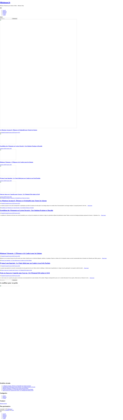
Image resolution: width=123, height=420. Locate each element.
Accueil (4, 10)
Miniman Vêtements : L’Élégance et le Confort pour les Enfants (16, 162)
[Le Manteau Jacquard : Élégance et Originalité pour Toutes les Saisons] (38, 127)
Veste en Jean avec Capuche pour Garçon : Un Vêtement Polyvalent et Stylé (20, 194)
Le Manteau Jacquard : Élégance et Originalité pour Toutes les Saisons (18, 130)
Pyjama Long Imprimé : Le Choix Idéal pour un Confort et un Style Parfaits (20, 178)
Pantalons (4, 12)
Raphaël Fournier (4, 132)
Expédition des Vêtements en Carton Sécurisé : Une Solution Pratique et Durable (21, 146)
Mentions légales (3, 403)
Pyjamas (4, 13)
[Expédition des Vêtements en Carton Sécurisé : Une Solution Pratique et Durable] (8, 143)
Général (4, 395)
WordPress (7, 410)
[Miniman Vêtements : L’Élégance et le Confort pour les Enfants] (8, 159)
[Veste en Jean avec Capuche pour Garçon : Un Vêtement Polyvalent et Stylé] (8, 191)
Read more (90, 205)
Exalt (12, 410)
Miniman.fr (5, 2)
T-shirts (4, 14)
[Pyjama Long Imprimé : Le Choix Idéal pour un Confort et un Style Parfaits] (8, 175)
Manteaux (5, 11)
